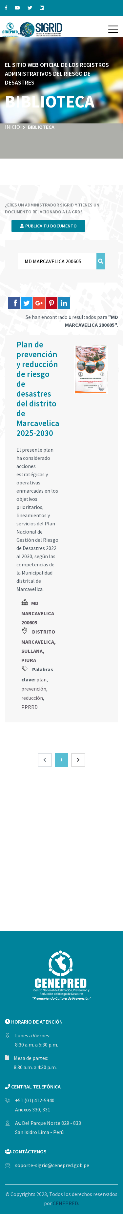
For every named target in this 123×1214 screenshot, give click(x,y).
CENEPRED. (66, 1203)
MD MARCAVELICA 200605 (37, 613)
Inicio (12, 127)
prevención (33, 688)
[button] (113, 29)
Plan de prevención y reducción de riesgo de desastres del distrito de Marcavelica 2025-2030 (37, 388)
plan (41, 679)
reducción (32, 698)
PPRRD (29, 707)
